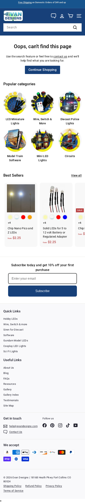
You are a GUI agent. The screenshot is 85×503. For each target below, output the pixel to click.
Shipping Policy (12, 485)
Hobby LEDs (10, 318)
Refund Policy (33, 485)
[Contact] (53, 16)
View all (76, 175)
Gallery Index (11, 394)
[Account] (62, 16)
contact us (60, 56)
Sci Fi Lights (10, 351)
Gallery (7, 389)
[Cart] (70, 16)
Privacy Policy (54, 485)
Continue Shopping (42, 70)
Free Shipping (25, 2)
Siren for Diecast (13, 329)
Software (8, 335)
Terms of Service (13, 490)
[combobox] (42, 27)
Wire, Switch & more (15, 324)
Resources (9, 383)
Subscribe (42, 291)
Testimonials (11, 400)
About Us (8, 367)
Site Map (8, 405)
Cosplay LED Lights (14, 346)
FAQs (6, 378)
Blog (5, 373)
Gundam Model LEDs (15, 340)
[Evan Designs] (13, 15)
